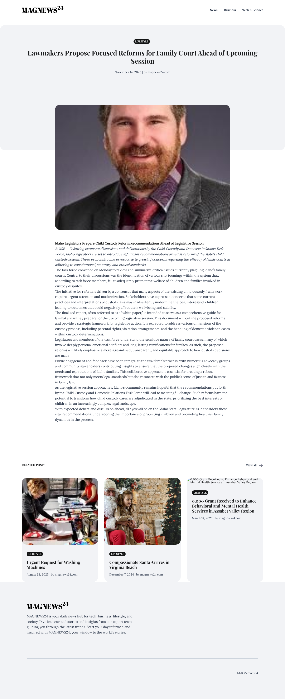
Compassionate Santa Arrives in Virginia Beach (139, 564)
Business (230, 10)
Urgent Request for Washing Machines (53, 564)
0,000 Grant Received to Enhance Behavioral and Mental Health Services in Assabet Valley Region (224, 506)
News (213, 10)
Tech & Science (252, 10)
